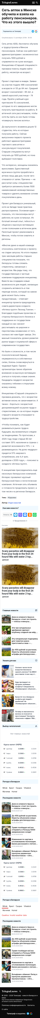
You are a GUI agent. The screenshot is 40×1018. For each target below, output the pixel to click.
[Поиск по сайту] (37, 2)
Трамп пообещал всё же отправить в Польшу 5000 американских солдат (23, 829)
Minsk (5, 788)
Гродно (19, 788)
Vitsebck (27, 788)
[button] (33, 31)
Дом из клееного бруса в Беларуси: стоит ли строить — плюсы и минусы (24, 620)
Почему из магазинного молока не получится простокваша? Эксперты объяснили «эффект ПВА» (25, 716)
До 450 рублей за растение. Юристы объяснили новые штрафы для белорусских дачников (24, 653)
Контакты (31, 1005)
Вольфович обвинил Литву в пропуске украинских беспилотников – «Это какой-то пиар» (24, 854)
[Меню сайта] (34, 2)
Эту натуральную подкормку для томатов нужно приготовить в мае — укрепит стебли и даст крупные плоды (25, 643)
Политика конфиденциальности (14, 1005)
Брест (11, 788)
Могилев (6, 791)
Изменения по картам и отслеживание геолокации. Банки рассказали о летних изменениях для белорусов (24, 842)
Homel (14, 791)
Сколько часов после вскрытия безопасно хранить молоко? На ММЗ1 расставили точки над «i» (25, 671)
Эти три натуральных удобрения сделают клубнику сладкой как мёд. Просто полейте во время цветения (24, 632)
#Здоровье (12, 497)
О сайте (5, 1009)
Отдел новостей (14, 503)
